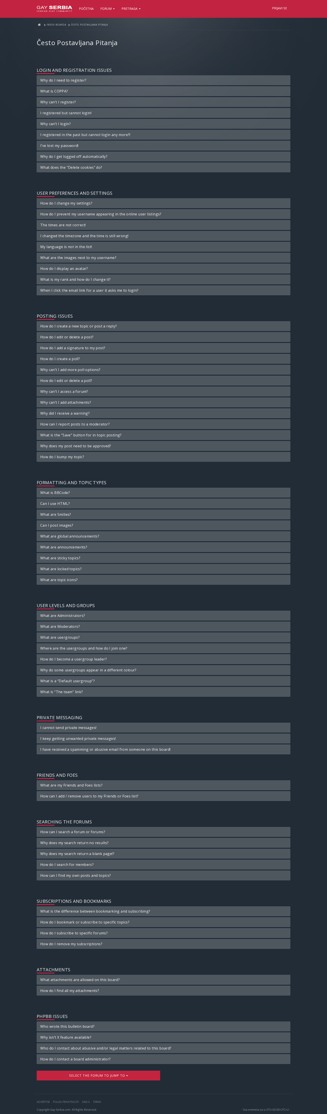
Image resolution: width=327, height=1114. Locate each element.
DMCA (86, 1102)
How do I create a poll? (60, 358)
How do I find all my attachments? (69, 990)
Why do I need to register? (63, 80)
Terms (97, 1102)
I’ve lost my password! (59, 145)
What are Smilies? (55, 514)
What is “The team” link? (61, 691)
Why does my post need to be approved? (75, 446)
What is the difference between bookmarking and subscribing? (95, 911)
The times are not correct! (63, 225)
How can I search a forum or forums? (72, 831)
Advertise (43, 1102)
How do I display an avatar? (64, 268)
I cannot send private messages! (68, 727)
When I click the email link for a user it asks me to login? (89, 290)
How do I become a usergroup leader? (73, 659)
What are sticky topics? (60, 558)
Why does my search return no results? (74, 842)
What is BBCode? (55, 492)
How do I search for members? (67, 864)
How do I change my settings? (66, 203)
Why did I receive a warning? (65, 413)
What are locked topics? (61, 568)
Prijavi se (279, 8)
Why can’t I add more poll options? (70, 369)
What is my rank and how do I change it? (75, 279)
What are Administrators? (62, 615)
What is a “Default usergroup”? (67, 680)
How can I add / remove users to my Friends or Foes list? (89, 796)
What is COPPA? (54, 91)
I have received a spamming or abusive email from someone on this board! (105, 749)
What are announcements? (63, 547)
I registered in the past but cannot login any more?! (85, 134)
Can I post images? (56, 525)
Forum (106, 8)
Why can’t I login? (55, 123)
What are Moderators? (60, 626)
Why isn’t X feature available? (65, 1037)
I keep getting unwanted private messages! (78, 738)
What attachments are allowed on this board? (80, 979)
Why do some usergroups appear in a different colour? (88, 670)
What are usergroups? (60, 637)
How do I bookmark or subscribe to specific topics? (84, 922)
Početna (86, 8)
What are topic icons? (59, 579)
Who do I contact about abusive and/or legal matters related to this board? (106, 1048)
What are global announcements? (69, 536)
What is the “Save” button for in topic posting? (81, 435)
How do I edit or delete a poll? (66, 380)
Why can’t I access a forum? (64, 391)
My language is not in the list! (66, 246)
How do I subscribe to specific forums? (74, 933)
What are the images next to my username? (78, 257)
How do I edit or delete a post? (66, 337)
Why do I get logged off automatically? (73, 156)
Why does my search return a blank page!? (77, 853)
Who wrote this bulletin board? (67, 1026)
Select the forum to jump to (97, 1075)
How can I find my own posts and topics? (75, 875)
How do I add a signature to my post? (72, 347)
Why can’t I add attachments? (65, 402)
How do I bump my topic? (62, 456)
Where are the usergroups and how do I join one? (83, 648)
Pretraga (129, 8)
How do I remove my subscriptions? (71, 943)
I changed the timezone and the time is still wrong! (84, 235)
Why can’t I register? (58, 102)
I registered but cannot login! (65, 112)
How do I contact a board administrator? (75, 1059)
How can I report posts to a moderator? (75, 424)
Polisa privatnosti (66, 1102)
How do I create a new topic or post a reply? (78, 326)
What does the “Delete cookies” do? (71, 167)
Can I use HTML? (55, 503)
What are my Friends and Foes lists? (71, 785)
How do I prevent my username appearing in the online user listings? (100, 214)
